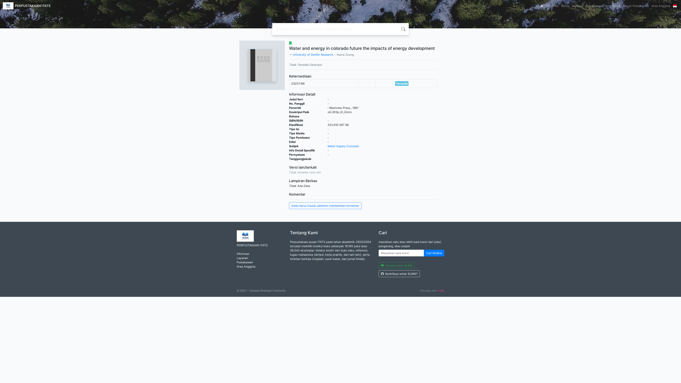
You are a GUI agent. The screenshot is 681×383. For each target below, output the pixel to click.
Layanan (242, 258)
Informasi (552, 6)
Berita (565, 6)
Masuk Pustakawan (636, 6)
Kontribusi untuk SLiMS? (401, 274)
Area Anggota (661, 6)
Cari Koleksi (434, 253)
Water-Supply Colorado (343, 146)
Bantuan (577, 6)
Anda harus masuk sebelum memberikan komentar (325, 205)
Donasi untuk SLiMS (399, 265)
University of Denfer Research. (313, 54)
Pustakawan (594, 6)
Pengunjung (612, 6)
